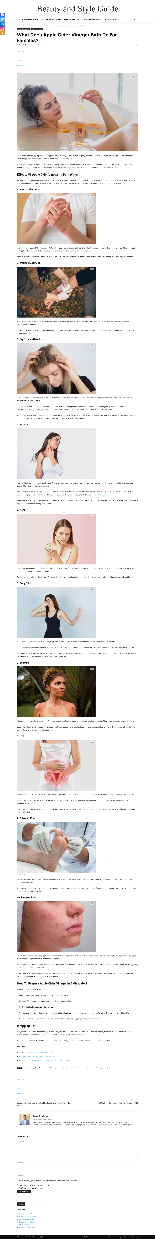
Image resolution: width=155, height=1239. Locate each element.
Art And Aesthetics (92, 20)
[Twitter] (2, 19)
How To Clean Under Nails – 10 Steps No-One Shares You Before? (45, 1060)
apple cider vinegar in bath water (55, 1068)
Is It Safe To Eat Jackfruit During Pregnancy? (37, 1056)
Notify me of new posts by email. (31, 1188)
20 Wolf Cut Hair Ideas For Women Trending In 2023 (118, 1103)
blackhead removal (102, 495)
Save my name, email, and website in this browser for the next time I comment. (48, 1181)
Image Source (21, 874)
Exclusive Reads (111, 20)
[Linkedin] (2, 24)
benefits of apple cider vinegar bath (78, 1068)
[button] (135, 20)
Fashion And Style (72, 20)
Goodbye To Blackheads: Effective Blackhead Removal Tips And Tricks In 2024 (44, 1104)
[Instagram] (2, 28)
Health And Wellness (45, 26)
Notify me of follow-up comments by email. (34, 1185)
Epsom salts (52, 1013)
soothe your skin (46, 1035)
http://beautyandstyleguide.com (42, 1119)
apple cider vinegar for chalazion (33, 1068)
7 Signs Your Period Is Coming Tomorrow (36, 1052)
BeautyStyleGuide (24, 45)
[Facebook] (2, 15)
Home (19, 26)
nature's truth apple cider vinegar (101, 1068)
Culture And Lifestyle (51, 20)
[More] (77, 69)
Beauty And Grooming (28, 20)
